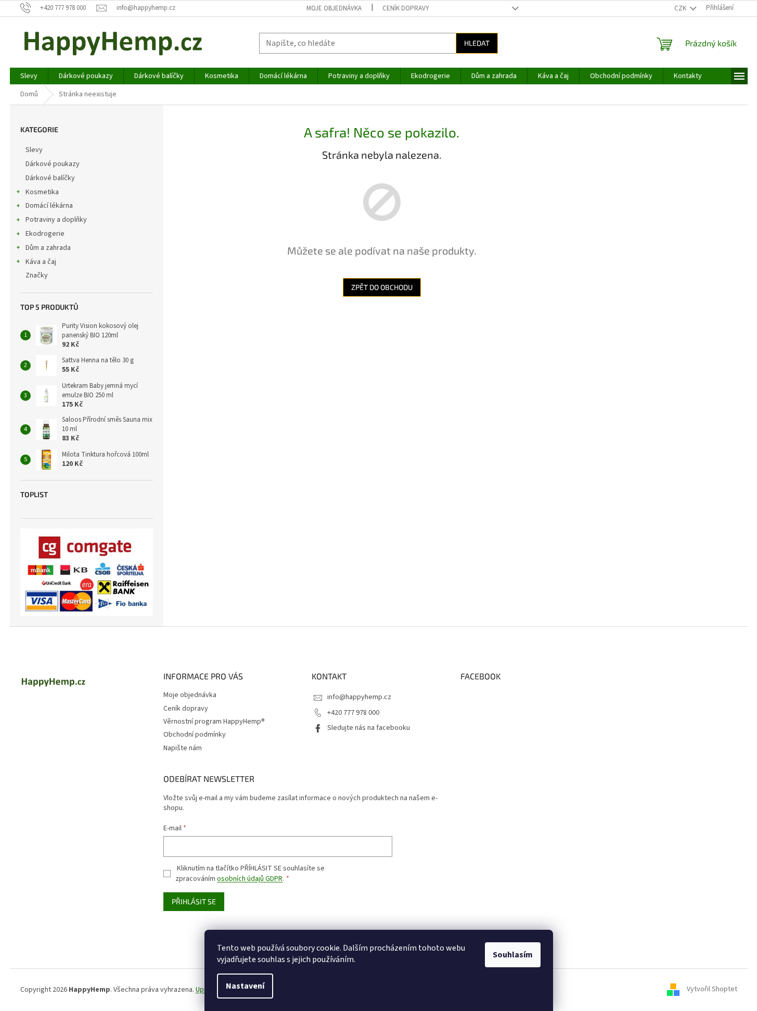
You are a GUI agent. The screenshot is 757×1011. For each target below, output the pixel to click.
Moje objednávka (334, 8)
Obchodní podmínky (194, 734)
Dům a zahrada (48, 248)
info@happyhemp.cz (359, 697)
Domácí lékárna (49, 205)
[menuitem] (29, 76)
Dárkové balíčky (50, 178)
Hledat (477, 43)
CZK (681, 8)
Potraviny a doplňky (56, 219)
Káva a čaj (40, 262)
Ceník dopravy (405, 8)
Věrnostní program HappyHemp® (214, 721)
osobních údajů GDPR (250, 879)
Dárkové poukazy (52, 164)
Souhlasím (513, 955)
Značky (36, 275)
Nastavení (245, 986)
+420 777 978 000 (353, 712)
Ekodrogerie (45, 234)
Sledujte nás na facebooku (368, 728)
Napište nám (182, 748)
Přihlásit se (194, 901)
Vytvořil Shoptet (712, 989)
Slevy (34, 150)
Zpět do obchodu (382, 287)
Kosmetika (42, 192)
